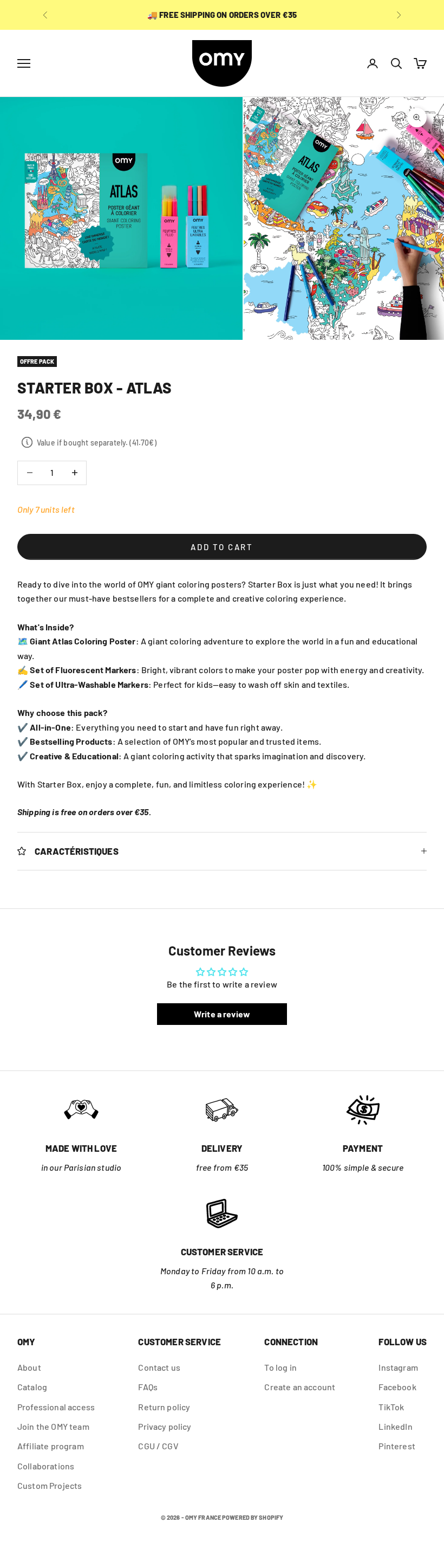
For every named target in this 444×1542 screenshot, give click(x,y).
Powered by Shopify (252, 1517)
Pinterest (396, 1446)
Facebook (397, 1387)
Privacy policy (164, 1426)
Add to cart (222, 547)
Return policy (164, 1407)
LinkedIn (395, 1426)
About (29, 1367)
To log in (280, 1367)
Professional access (56, 1407)
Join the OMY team (53, 1426)
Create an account (299, 1387)
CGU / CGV (158, 1446)
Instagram (397, 1367)
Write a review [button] (222, 1014)
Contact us (159, 1367)
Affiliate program (50, 1446)
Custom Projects (49, 1485)
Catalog (32, 1387)
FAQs (148, 1387)
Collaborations (45, 1466)
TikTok (391, 1407)
